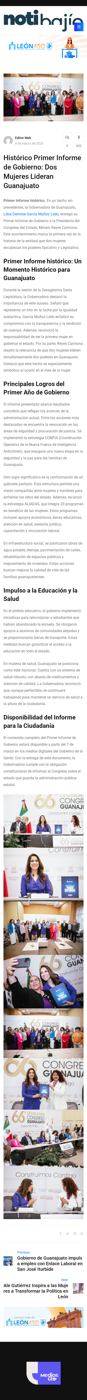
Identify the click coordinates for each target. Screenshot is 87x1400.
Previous (23, 1252)
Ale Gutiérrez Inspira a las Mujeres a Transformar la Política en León (35, 1291)
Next (64, 1280)
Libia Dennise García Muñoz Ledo (31, 214)
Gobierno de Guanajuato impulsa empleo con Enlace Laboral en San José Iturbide (50, 1263)
